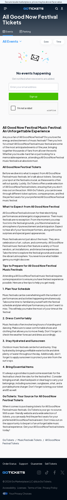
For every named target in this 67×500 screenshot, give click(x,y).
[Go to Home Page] (33, 9)
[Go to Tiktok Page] (47, 472)
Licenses (21, 487)
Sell (51, 463)
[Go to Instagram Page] (39, 472)
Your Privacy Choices (20, 493)
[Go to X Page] (62, 472)
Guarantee (36, 463)
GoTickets (8, 439)
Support (23, 463)
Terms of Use (34, 487)
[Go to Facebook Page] (55, 472)
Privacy (50, 487)
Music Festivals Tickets (30, 439)
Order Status (9, 463)
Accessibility (9, 487)
